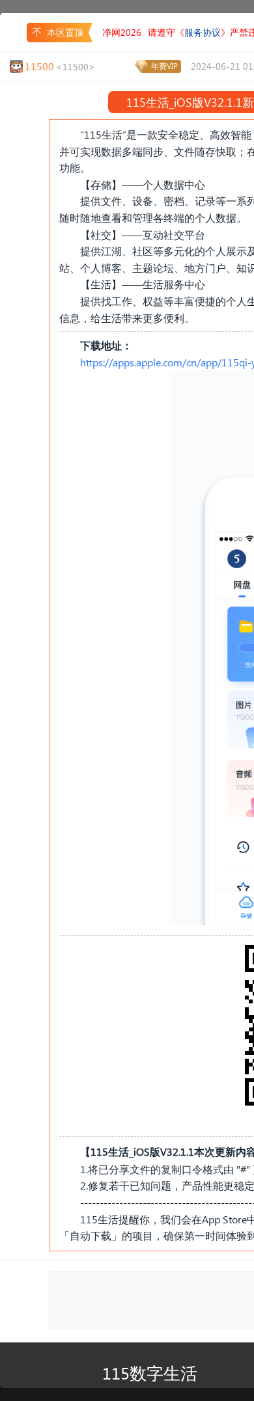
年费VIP (164, 66)
